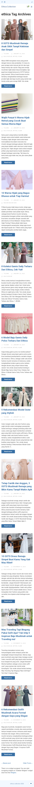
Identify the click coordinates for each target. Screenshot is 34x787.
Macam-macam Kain (10, 203)
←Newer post (6, 763)
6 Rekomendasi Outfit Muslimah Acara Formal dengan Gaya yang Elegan (14, 712)
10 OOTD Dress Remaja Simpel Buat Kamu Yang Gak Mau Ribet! (15, 559)
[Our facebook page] (2, 2)
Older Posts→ (28, 763)
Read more (8, 86)
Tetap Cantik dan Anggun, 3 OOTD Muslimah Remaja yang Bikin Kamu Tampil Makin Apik (16, 486)
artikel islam (17, 56)
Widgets (13, 773)
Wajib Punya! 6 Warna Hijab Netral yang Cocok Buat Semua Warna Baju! (15, 120)
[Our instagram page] (4, 2)
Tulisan (6, 53)
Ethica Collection (8, 7)
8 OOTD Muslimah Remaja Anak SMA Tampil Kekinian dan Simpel (15, 46)
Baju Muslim (8, 56)
